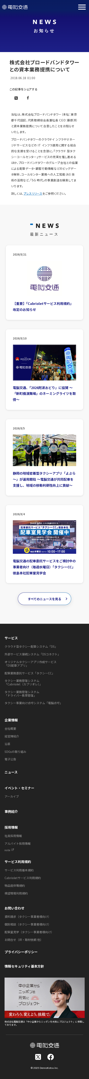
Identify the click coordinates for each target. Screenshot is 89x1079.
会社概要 (10, 728)
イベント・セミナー (19, 788)
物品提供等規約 (15, 885)
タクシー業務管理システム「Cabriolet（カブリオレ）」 (23, 682)
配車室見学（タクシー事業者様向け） (29, 932)
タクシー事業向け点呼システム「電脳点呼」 (34, 703)
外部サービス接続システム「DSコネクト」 (32, 654)
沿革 (7, 744)
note (7, 850)
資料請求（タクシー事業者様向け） (28, 916)
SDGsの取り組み (15, 752)
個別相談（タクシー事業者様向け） (28, 924)
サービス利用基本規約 (19, 870)
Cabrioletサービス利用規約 (23, 878)
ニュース (11, 772)
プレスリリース (33, 193)
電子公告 (10, 759)
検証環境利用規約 (16, 893)
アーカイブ (12, 796)
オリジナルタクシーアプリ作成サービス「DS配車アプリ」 (31, 663)
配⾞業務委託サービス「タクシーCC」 (30, 673)
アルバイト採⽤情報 (18, 843)
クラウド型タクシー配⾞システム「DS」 (31, 646)
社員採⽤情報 (13, 836)
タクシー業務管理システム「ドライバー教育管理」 (22, 693)
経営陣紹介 (12, 736)
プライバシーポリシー (21, 951)
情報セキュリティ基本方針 (24, 966)
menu (82, 7)
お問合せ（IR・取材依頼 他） (24, 940)
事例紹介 (11, 811)
